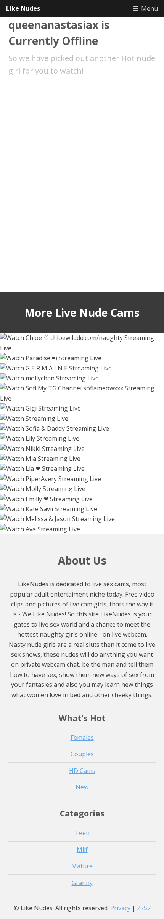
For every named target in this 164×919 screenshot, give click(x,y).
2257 (144, 908)
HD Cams (82, 771)
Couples (82, 754)
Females (82, 737)
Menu (149, 8)
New (82, 787)
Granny (82, 883)
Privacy (120, 908)
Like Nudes (23, 8)
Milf (82, 849)
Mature (82, 866)
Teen (82, 833)
